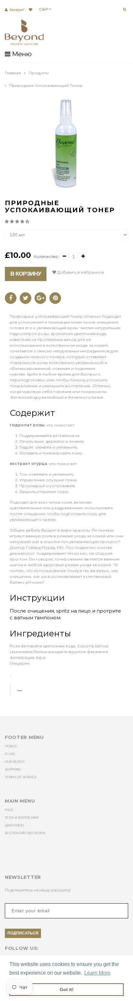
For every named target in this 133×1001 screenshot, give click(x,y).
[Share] (10, 298)
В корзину (25, 273)
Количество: (46, 256)
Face (9, 810)
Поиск (11, 746)
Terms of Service (21, 777)
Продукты (39, 72)
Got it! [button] (67, 989)
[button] (17, 221)
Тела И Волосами (22, 817)
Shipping (13, 769)
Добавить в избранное (80, 272)
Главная (13, 72)
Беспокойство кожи (25, 833)
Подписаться (22, 933)
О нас (10, 754)
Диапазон (14, 825)
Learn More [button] (97, 973)
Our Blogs (15, 762)
